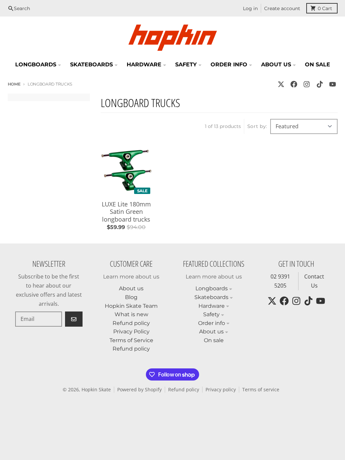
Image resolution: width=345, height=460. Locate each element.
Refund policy (183, 390)
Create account (282, 8)
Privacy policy (221, 390)
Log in (250, 8)
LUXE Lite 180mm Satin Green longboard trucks (126, 211)
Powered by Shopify (139, 390)
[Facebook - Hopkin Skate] (294, 84)
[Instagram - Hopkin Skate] (307, 84)
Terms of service (260, 390)
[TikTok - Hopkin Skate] (319, 84)
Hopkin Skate (96, 390)
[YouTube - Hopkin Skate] (332, 84)
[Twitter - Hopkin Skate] (281, 84)
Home (14, 84)
